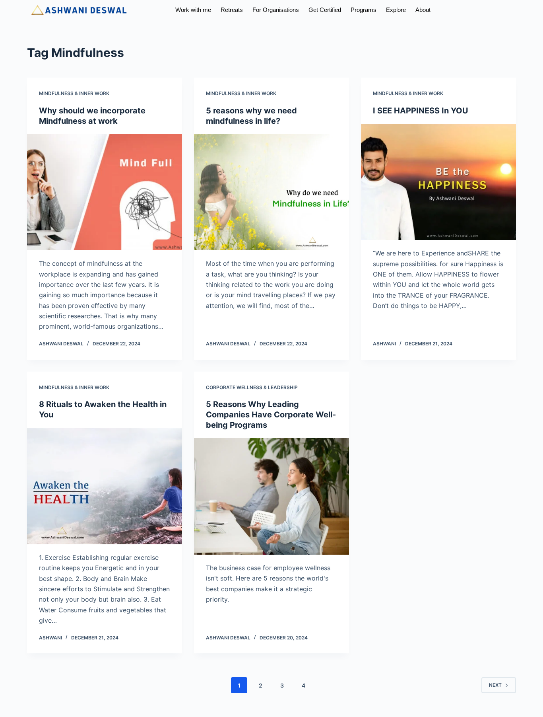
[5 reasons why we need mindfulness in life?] (271, 192)
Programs (363, 9)
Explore (396, 9)
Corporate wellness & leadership (252, 387)
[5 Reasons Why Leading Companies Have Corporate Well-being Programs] (271, 496)
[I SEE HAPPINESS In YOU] (438, 182)
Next (495, 685)
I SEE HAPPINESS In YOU (420, 110)
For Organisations (275, 9)
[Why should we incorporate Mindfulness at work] (104, 192)
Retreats (232, 9)
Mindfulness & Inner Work (74, 93)
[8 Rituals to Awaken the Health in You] (104, 486)
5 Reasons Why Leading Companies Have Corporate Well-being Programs (271, 414)
